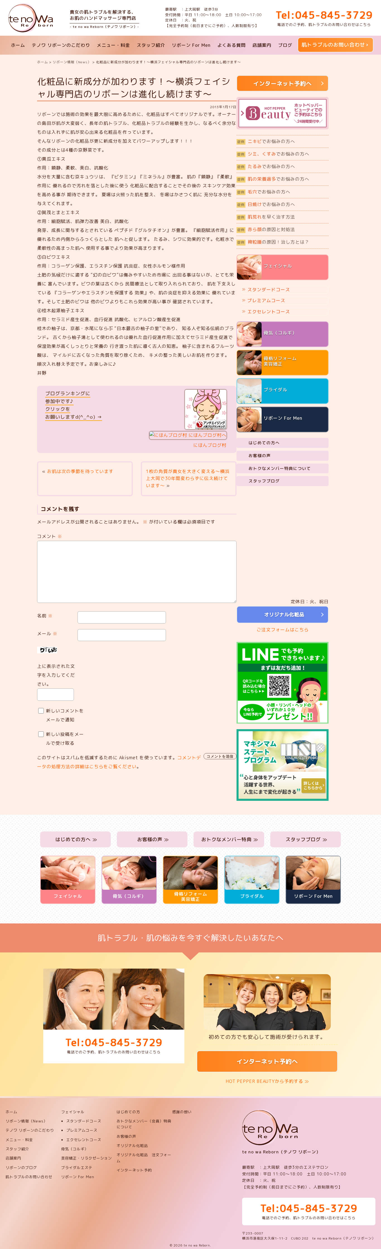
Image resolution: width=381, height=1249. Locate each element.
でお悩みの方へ (266, 141)
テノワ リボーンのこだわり (61, 45)
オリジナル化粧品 (282, 614)
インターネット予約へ (267, 1061)
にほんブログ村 (209, 445)
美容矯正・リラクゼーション (86, 1158)
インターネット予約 (134, 1170)
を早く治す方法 (266, 217)
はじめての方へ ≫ (75, 839)
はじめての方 (128, 1111)
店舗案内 (261, 45)
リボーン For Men (191, 45)
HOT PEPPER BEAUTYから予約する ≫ (267, 1081)
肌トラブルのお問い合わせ (333, 44)
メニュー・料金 (113, 45)
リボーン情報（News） (26, 1121)
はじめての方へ (264, 443)
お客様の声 (260, 456)
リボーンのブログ (21, 1167)
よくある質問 (231, 45)
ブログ (285, 45)
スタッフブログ (264, 481)
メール (47, 633)
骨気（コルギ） (74, 1148)
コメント (49, 536)
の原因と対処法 (266, 229)
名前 (45, 616)
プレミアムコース (266, 300)
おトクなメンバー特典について (280, 468)
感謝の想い (182, 1111)
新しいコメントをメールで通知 (65, 715)
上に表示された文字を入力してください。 (56, 675)
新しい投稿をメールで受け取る (65, 738)
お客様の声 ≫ (152, 839)
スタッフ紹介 (151, 45)
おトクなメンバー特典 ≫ (229, 839)
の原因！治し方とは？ (273, 242)
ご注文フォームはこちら (283, 630)
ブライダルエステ (76, 1167)
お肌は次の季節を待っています (80, 471)
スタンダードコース (268, 290)
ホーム (18, 45)
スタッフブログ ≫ (305, 839)
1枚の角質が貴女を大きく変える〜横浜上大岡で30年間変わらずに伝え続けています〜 (188, 478)
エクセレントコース (268, 312)
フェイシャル (73, 1111)
